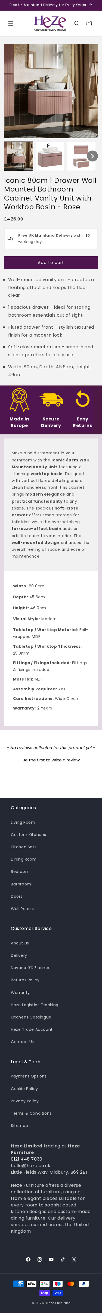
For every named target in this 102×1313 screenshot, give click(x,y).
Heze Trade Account (32, 1029)
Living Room (23, 822)
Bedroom (20, 871)
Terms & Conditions (31, 1113)
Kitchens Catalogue (31, 1017)
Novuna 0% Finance (31, 967)
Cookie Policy (24, 1088)
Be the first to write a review (51, 760)
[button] (11, 23)
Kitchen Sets (23, 847)
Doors (17, 896)
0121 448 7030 (26, 1159)
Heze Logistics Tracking (34, 1005)
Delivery (19, 955)
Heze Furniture (58, 1303)
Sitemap (19, 1125)
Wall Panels (22, 908)
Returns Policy (25, 980)
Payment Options (29, 1076)
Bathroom (21, 884)
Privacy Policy (25, 1101)
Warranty (20, 992)
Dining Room (24, 859)
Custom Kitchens (28, 834)
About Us (20, 943)
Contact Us (22, 1041)
